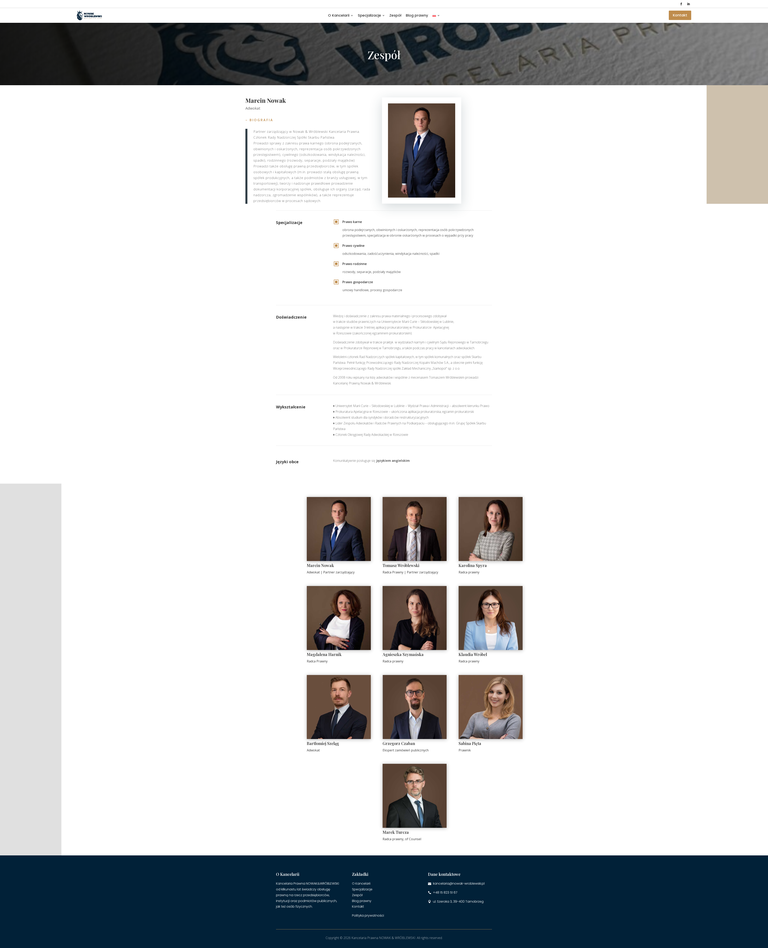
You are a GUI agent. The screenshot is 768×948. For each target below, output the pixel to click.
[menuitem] (436, 15)
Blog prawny (417, 15)
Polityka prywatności (368, 915)
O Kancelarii (338, 15)
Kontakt (680, 15)
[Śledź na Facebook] (681, 4)
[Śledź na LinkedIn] (688, 4)
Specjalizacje (362, 889)
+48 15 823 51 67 (445, 892)
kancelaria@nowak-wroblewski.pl (459, 883)
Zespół (395, 15)
